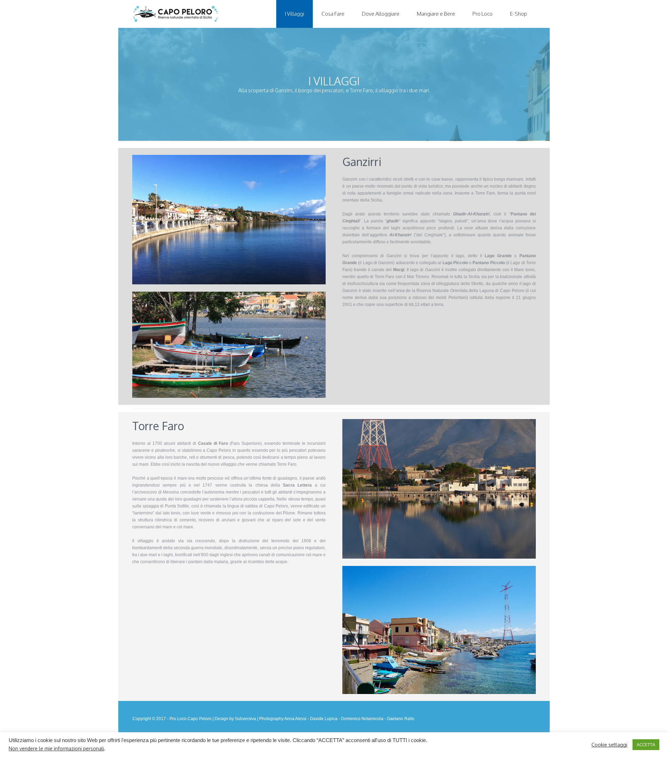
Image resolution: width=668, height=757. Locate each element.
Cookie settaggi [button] (609, 745)
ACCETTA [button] (646, 744)
